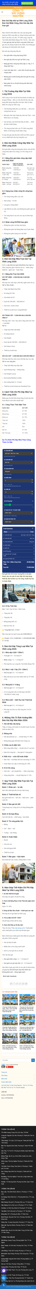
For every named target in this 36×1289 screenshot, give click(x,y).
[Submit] (33, 1060)
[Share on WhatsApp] (11, 983)
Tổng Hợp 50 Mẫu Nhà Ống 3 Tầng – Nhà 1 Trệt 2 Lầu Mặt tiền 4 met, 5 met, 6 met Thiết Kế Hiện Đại (9, 1009)
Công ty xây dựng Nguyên (18, 13)
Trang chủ (4, 1072)
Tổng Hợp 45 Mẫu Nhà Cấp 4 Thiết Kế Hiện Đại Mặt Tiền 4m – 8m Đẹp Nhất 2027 (26, 1029)
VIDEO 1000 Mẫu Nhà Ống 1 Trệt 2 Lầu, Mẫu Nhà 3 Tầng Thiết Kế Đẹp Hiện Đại (9, 1047)
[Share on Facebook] (14, 983)
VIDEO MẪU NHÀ (6, 1082)
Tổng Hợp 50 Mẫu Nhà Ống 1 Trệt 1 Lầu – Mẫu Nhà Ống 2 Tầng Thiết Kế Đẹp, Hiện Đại (9, 1029)
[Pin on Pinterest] (23, 983)
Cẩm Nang (4, 1075)
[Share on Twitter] (17, 983)
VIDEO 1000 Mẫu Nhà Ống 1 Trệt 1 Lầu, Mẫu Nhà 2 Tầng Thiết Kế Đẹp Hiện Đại (26, 1047)
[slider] (10, 505)
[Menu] (2, 12)
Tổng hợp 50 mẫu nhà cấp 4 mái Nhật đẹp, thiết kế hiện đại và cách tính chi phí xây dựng (26, 1009)
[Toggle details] (32, 528)
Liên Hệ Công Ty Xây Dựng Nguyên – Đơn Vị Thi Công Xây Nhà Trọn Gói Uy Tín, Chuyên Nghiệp (17, 1086)
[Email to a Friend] (20, 983)
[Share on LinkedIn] (26, 983)
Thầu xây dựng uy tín (18, 928)
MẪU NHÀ (4, 1079)
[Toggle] (34, 1076)
